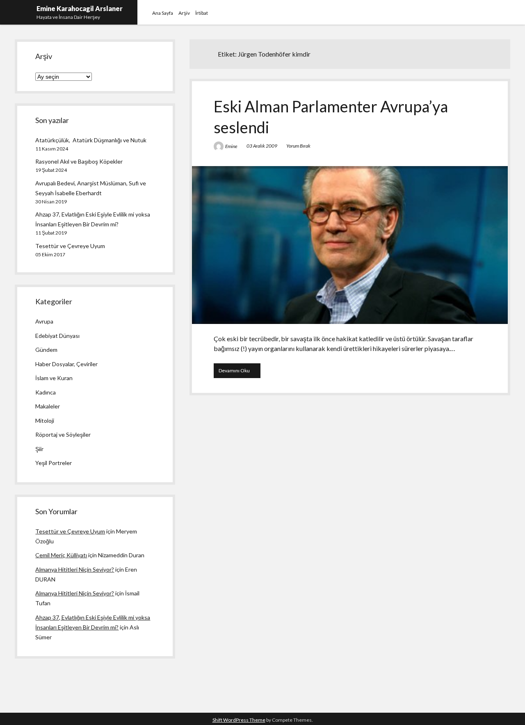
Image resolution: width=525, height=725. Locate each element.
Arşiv (184, 13)
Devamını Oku (239, 372)
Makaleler (47, 406)
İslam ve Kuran (54, 377)
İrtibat (201, 13)
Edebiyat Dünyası (57, 335)
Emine (231, 146)
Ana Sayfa (162, 13)
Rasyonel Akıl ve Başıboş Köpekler (79, 161)
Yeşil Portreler (53, 462)
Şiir (39, 448)
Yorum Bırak (298, 146)
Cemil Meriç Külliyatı (61, 555)
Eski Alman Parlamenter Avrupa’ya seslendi (350, 245)
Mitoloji (44, 420)
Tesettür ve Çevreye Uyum (70, 245)
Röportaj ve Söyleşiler (63, 434)
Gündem (46, 349)
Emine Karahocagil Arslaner (80, 8)
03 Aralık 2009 (262, 146)
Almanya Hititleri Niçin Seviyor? (74, 569)
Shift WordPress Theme (238, 720)
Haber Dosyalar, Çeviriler (66, 363)
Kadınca (45, 392)
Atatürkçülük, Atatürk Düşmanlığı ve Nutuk (90, 140)
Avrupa (44, 321)
